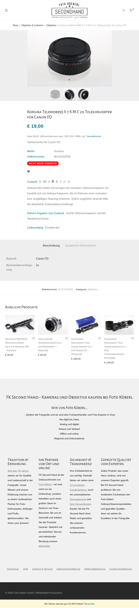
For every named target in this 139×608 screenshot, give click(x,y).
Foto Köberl (45, 484)
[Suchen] (124, 10)
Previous (5, 58)
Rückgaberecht (78, 499)
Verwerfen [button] (89, 603)
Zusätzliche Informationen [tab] (80, 245)
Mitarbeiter (44, 546)
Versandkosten (93, 136)
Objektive (51, 25)
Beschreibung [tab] (51, 245)
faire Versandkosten (80, 504)
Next (133, 58)
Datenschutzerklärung (68, 569)
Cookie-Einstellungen (121, 569)
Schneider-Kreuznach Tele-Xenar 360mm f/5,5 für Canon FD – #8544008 (81, 347)
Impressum (13, 569)
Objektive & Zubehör (32, 25)
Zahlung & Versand (42, 569)
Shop (15, 25)
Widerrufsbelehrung (94, 569)
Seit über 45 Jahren (18, 470)
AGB (25, 569)
